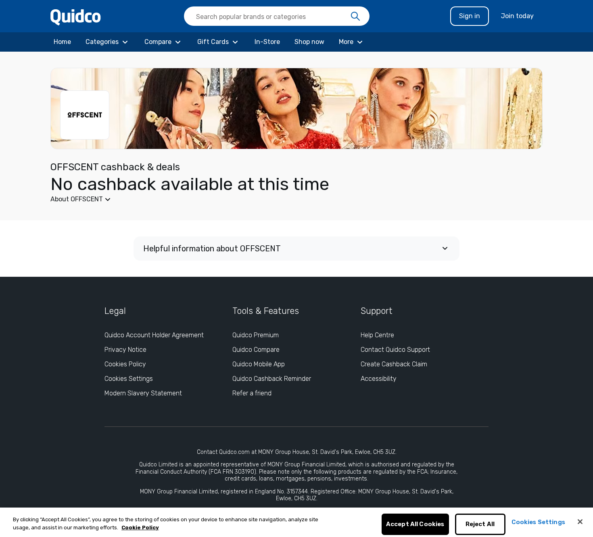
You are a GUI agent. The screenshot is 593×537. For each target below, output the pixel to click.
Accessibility (379, 378)
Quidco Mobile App (258, 364)
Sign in (469, 16)
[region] (296, 522)
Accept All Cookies (415, 524)
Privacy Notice (125, 349)
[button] (236, 199)
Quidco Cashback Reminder (271, 378)
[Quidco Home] (75, 17)
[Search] (355, 16)
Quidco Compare (256, 349)
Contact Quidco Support (395, 349)
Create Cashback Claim (394, 364)
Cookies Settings (128, 378)
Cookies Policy (125, 364)
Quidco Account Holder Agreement (154, 335)
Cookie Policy (140, 527)
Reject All (480, 524)
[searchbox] (277, 16)
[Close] (580, 522)
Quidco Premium (255, 335)
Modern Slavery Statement (143, 393)
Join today (517, 16)
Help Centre (377, 335)
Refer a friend (251, 393)
